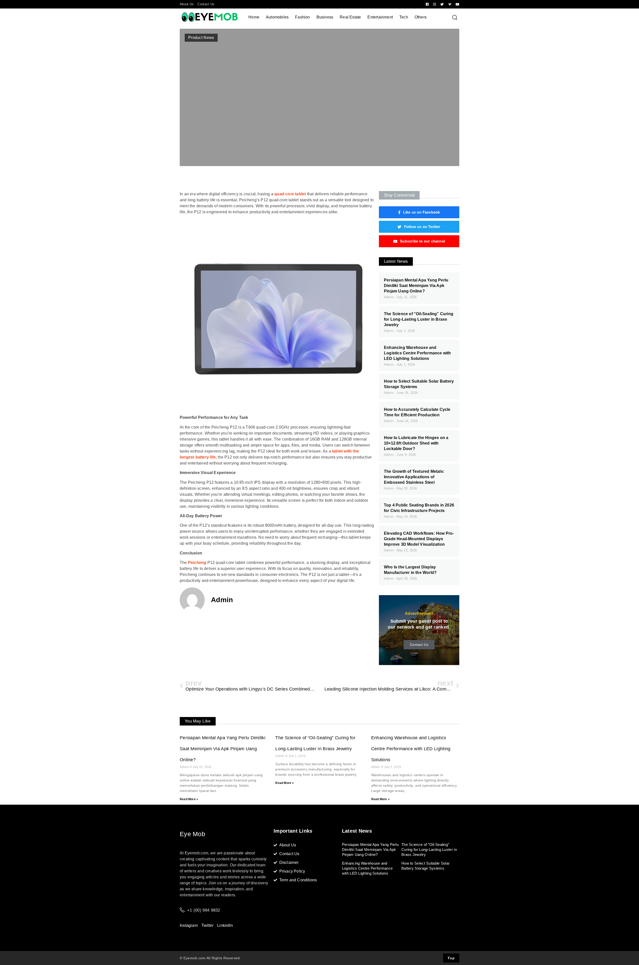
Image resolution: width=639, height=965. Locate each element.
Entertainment (380, 17)
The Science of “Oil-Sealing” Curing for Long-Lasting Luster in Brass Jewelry (418, 319)
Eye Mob (192, 833)
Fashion (302, 17)
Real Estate (350, 17)
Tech (403, 17)
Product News (201, 37)
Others (421, 17)
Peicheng (197, 562)
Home (253, 17)
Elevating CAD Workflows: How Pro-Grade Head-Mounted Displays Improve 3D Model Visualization (419, 538)
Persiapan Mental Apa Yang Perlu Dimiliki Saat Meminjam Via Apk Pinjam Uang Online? (416, 285)
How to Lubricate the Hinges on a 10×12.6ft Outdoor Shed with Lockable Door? (416, 443)
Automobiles (277, 17)
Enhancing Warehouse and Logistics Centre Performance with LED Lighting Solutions (417, 353)
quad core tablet (290, 194)
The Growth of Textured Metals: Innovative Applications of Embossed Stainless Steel (414, 476)
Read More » (189, 799)
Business (325, 17)
